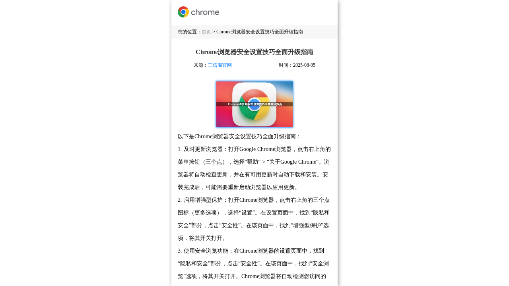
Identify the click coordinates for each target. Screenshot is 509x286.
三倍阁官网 (220, 65)
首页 (206, 32)
